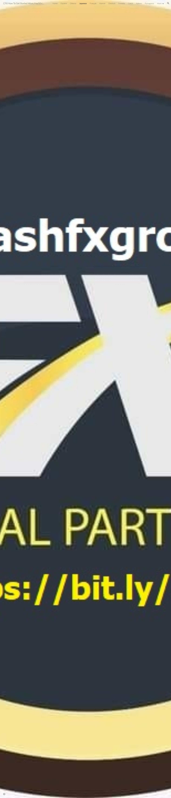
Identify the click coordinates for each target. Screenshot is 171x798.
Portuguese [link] (149, 3)
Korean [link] (102, 3)
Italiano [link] (139, 3)
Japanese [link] (83, 3)
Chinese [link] (73, 3)
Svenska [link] (121, 3)
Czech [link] (130, 3)
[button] (168, 3)
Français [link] (93, 3)
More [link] (159, 3)
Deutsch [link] (111, 3)
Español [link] (64, 3)
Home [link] (55, 3)
